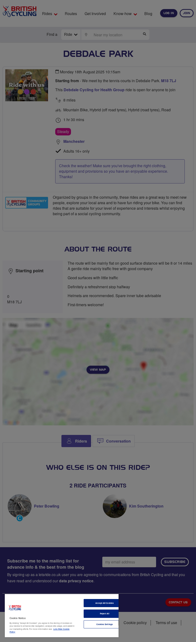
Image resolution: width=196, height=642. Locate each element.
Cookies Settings (104, 624)
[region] (62, 615)
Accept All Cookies (104, 603)
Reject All (104, 613)
